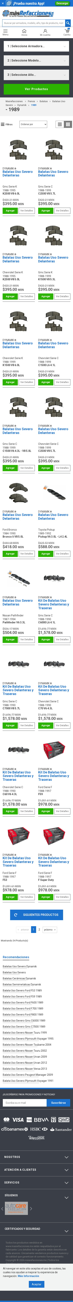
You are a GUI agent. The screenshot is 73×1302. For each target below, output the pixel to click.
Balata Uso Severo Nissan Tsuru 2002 (25, 1050)
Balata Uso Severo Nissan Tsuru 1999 (25, 1032)
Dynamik (21, 105)
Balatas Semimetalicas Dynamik (22, 984)
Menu (5, 34)
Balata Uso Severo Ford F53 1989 (22, 990)
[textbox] (36, 23)
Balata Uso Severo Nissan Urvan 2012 (25, 1062)
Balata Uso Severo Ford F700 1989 (23, 1008)
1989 (33, 105)
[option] (16, 1208)
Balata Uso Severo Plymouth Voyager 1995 (28, 1038)
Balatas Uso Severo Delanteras (18, 173)
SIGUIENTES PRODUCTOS (40, 915)
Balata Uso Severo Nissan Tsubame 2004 (27, 1044)
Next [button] (30, 1208)
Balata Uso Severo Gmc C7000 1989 (24, 1026)
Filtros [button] (9, 124)
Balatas (44, 101)
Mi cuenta (45, 35)
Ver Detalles (26, 210)
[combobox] (36, 46)
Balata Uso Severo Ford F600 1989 (23, 1002)
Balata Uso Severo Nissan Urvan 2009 (25, 1056)
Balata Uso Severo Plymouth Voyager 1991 (28, 1080)
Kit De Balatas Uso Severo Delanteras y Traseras (53, 604)
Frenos (31, 101)
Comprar (10, 211)
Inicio (24, 35)
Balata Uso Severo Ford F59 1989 (22, 996)
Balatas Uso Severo (14, 972)
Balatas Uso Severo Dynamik (20, 966)
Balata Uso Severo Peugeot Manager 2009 (28, 1074)
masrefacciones (14, 101)
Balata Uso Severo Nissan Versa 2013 (25, 1068)
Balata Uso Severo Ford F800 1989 (23, 1014)
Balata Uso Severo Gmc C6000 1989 (24, 1020)
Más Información (28, 1276)
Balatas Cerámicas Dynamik (19, 978)
